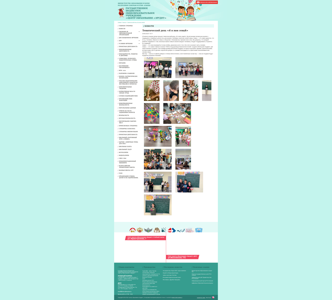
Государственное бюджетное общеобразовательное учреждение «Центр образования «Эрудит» (146, 12)
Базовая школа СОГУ (126, 170)
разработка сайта (201, 297)
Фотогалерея (123, 152)
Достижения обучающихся (124, 66)
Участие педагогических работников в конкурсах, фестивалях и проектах (128, 82)
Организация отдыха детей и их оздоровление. (128, 177)
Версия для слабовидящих (208, 2)
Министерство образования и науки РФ (202, 271)
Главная (119, 22)
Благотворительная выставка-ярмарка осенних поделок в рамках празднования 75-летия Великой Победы (151, 293)
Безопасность (124, 115)
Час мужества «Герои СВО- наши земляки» (174, 270)
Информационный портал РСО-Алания (202, 281)
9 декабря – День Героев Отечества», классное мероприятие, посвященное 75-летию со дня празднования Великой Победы (151, 274)
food (120, 173)
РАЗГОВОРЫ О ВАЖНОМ (126, 73)
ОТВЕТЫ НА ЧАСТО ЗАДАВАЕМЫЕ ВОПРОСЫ (127, 111)
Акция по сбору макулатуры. (170, 273)
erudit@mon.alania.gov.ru (124, 291)
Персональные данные (127, 108)
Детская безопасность (127, 118)
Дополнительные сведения (125, 87)
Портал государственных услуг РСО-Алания (202, 274)
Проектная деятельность (128, 46)
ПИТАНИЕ (122, 63)
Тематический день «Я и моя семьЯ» (136, 22)
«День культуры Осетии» (170, 275)
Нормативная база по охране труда (127, 92)
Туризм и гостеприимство (149, 289)
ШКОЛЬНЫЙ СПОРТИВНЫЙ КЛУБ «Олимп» (128, 138)
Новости (122, 28)
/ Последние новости (172, 267)
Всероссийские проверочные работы (127, 166)
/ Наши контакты (126, 267)
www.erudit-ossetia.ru (177, 297)
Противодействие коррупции (125, 99)
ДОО (120, 40)
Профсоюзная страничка (128, 126)
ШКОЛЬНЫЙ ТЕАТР (125, 149)
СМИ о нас (122, 158)
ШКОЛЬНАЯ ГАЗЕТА (125, 146)
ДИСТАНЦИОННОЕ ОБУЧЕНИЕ (128, 37)
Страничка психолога (127, 128)
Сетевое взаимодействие (128, 96)
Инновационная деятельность (125, 50)
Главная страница (126, 26)
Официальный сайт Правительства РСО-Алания (201, 278)
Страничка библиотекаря (128, 131)
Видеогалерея (124, 155)
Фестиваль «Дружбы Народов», (171, 279)
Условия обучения (125, 43)
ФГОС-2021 (122, 70)
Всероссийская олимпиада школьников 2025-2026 (149, 282)
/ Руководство (148, 267)
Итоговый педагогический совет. (172, 277)
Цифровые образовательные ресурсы (202, 283)
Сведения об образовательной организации (125, 33)
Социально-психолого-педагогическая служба (128, 59)
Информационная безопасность (125, 104)
